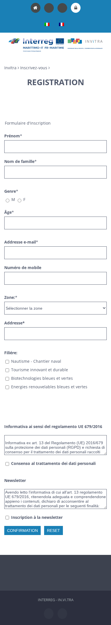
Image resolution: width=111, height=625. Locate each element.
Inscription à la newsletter (37, 517)
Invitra (10, 67)
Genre (10, 191)
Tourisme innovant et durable (39, 369)
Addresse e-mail (20, 242)
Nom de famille (19, 161)
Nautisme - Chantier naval (36, 361)
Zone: (9, 297)
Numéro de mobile (22, 267)
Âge (8, 212)
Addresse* (14, 323)
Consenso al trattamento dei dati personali (53, 463)
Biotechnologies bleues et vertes (42, 378)
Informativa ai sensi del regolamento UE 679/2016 (53, 426)
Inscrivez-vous (33, 67)
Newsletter (15, 480)
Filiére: (10, 352)
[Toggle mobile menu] (100, 55)
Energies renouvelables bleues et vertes (49, 386)
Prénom (12, 136)
